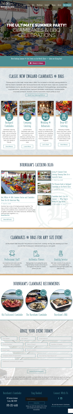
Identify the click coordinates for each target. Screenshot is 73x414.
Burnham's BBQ (60, 314)
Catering (47, 5)
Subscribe (36, 403)
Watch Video (37, 63)
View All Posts (7, 219)
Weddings (40, 5)
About (59, 5)
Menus (54, 5)
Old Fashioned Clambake (12, 314)
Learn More (27, 146)
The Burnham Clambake (36, 314)
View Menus (9, 146)
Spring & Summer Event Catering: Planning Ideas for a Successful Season (61, 174)
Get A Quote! (67, 5)
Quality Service (60, 259)
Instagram (61, 398)
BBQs (33, 5)
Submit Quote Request (36, 371)
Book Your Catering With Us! (36, 95)
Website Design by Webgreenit (60, 406)
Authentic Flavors (36, 259)
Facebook (58, 398)
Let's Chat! (45, 144)
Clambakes (26, 5)
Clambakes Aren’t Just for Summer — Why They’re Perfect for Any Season (60, 199)
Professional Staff (12, 259)
